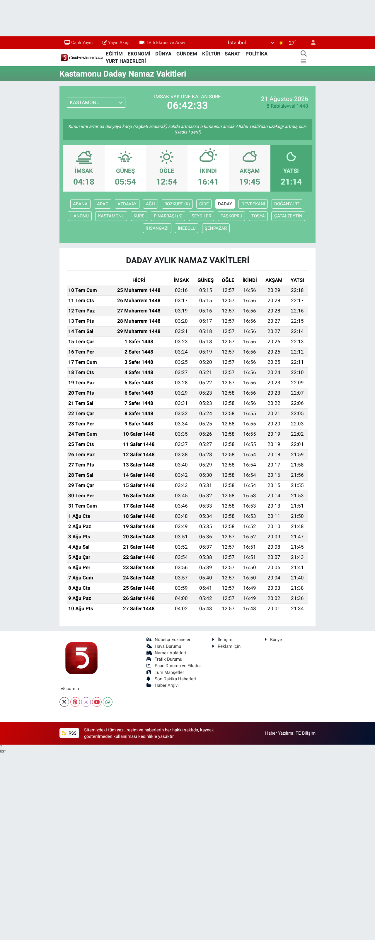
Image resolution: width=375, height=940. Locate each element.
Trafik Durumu (168, 659)
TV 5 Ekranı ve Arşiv (165, 42)
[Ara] (303, 54)
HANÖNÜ (79, 216)
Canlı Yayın (82, 42)
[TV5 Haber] (81, 57)
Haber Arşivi (167, 685)
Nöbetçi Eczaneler (172, 639)
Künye (276, 639)
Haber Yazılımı (279, 733)
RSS (71, 733)
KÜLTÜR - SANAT (221, 54)
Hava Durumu (168, 646)
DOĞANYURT (286, 204)
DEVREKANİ (253, 204)
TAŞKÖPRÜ (231, 216)
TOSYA (258, 216)
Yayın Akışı (118, 42)
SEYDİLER (201, 216)
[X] (64, 702)
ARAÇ (102, 204)
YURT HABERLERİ (126, 61)
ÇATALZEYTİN (288, 216)
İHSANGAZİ (157, 228)
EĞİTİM (114, 54)
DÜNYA (163, 54)
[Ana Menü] (303, 61)
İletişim (225, 639)
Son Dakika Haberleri (175, 679)
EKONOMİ (139, 54)
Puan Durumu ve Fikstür (178, 665)
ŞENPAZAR (216, 228)
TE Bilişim (306, 733)
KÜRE (139, 216)
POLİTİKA (256, 54)
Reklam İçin (229, 646)
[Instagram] (86, 702)
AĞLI (150, 204)
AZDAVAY (127, 204)
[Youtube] (97, 702)
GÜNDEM (186, 54)
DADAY (225, 204)
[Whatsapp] (107, 702)
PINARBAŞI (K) (168, 216)
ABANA (80, 204)
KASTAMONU (111, 216)
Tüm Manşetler (169, 672)
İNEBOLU (187, 228)
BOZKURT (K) (177, 204)
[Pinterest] (75, 702)
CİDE (204, 204)
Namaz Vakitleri (170, 652)
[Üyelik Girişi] (311, 42)
